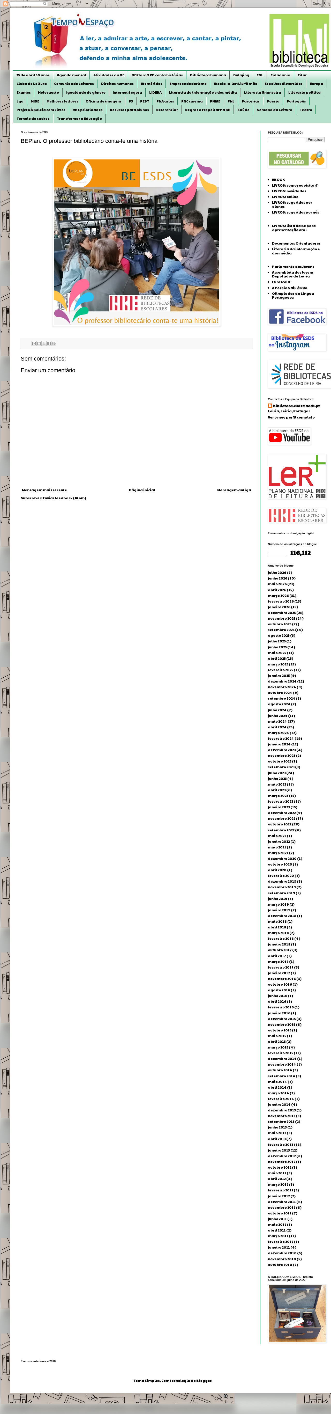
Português (296, 101)
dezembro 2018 (282, 915)
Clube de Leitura (32, 83)
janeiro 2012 (279, 1196)
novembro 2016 (282, 978)
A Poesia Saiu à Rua (289, 287)
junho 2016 (277, 995)
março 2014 (278, 1093)
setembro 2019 (281, 893)
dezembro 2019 (282, 881)
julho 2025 (277, 641)
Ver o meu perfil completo (291, 417)
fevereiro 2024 (281, 738)
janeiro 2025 (279, 675)
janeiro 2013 (279, 1150)
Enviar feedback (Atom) (64, 498)
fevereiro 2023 (280, 801)
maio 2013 (277, 1133)
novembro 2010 (282, 1259)
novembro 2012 (281, 1161)
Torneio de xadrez (33, 118)
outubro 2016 (280, 984)
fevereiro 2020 (281, 875)
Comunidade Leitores (74, 83)
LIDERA (155, 92)
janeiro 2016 (279, 1013)
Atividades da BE (108, 75)
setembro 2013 (281, 1121)
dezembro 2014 (282, 1058)
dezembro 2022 (282, 812)
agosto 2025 (279, 635)
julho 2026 (277, 572)
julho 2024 (277, 710)
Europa (316, 83)
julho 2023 (277, 773)
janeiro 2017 (279, 973)
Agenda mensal (71, 75)
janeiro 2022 (279, 841)
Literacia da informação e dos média (203, 92)
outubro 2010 (280, 1264)
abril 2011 (277, 1230)
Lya (20, 101)
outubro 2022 (279, 824)
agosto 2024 (279, 704)
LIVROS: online (285, 196)
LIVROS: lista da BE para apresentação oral (294, 227)
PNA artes (165, 101)
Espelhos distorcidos (284, 83)
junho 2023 (277, 778)
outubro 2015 (279, 1030)
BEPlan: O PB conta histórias (157, 75)
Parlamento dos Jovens (293, 266)
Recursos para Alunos (129, 109)
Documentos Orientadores (296, 243)
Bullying (241, 75)
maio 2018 (277, 921)
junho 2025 (277, 647)
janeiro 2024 (279, 744)
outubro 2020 (280, 864)
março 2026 (278, 595)
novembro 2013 (281, 1115)
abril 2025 (277, 658)
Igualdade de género (86, 92)
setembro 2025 (281, 629)
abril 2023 (277, 790)
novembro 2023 (281, 755)
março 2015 (278, 1047)
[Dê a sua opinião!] (39, 343)
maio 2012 (277, 1173)
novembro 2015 (281, 1024)
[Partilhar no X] (44, 343)
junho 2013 (277, 1127)
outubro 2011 (279, 1213)
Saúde (243, 109)
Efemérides (151, 83)
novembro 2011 (281, 1207)
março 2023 (278, 795)
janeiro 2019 (279, 910)
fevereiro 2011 (280, 1241)
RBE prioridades (88, 109)
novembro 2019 (282, 887)
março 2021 (278, 853)
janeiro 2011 (279, 1247)
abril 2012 (277, 1178)
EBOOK (278, 179)
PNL (231, 101)
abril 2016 (277, 1001)
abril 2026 (277, 590)
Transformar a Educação (79, 118)
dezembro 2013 (282, 1110)
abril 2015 (277, 1041)
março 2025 (278, 664)
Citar (302, 75)
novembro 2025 (281, 618)
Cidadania (280, 75)
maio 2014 (277, 1081)
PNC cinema (192, 101)
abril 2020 (277, 870)
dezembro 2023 (282, 750)
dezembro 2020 (282, 858)
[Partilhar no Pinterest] (53, 343)
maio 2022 (277, 835)
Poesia (273, 101)
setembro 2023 (281, 767)
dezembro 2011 (282, 1201)
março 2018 (278, 933)
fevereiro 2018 (281, 938)
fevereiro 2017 (281, 967)
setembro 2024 (281, 698)
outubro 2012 (279, 1167)
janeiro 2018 (279, 944)
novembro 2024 (282, 687)
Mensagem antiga (234, 490)
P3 (131, 101)
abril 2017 (277, 956)
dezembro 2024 (282, 681)
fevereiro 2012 (280, 1190)
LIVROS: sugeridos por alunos (292, 204)
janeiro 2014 (279, 1104)
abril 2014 (277, 1087)
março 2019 (278, 904)
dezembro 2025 (282, 612)
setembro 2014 (281, 1076)
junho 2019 (277, 898)
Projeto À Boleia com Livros (41, 109)
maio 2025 (277, 652)
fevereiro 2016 (281, 1007)
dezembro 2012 (282, 1156)
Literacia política (304, 92)
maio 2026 (277, 584)
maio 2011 (277, 1224)
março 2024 (278, 732)
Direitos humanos (117, 83)
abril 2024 (277, 727)
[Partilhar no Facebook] (48, 343)
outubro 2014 (280, 1070)
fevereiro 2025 (280, 670)
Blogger (203, 1380)
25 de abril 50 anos (33, 75)
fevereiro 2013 (280, 1144)
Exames (24, 92)
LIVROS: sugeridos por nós (295, 212)
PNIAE (215, 101)
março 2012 (278, 1184)
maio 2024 (277, 721)
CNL (260, 75)
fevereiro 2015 (280, 1053)
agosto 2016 (279, 990)
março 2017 (278, 961)
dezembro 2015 (282, 1018)
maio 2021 (277, 847)
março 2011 (278, 1236)
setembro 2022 (281, 830)
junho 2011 (277, 1219)
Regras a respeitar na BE (207, 109)
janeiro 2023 (279, 807)
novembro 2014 (282, 1064)
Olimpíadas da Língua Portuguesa (293, 295)
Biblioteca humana (208, 75)
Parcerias (251, 101)
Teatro (306, 109)
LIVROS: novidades (289, 191)
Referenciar (167, 109)
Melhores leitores (62, 101)
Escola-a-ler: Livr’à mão (235, 83)
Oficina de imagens (104, 101)
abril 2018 (277, 927)
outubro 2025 (279, 624)
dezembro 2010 (282, 1253)
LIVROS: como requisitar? (295, 185)
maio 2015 (277, 1036)
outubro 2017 (280, 950)
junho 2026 (277, 578)
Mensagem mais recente (44, 490)
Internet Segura (127, 92)
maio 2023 (277, 784)
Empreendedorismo (188, 83)
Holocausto (48, 92)
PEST (144, 101)
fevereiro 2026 (281, 601)
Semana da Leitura (274, 109)
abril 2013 (277, 1139)
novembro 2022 (281, 818)
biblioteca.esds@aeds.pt (296, 406)
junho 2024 (278, 715)
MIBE (35, 101)
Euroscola (281, 282)
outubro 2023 (279, 761)
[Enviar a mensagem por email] (34, 343)
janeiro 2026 (279, 607)
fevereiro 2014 (281, 1098)
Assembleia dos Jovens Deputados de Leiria (293, 274)
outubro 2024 (280, 692)
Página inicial (142, 490)
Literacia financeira (262, 92)
